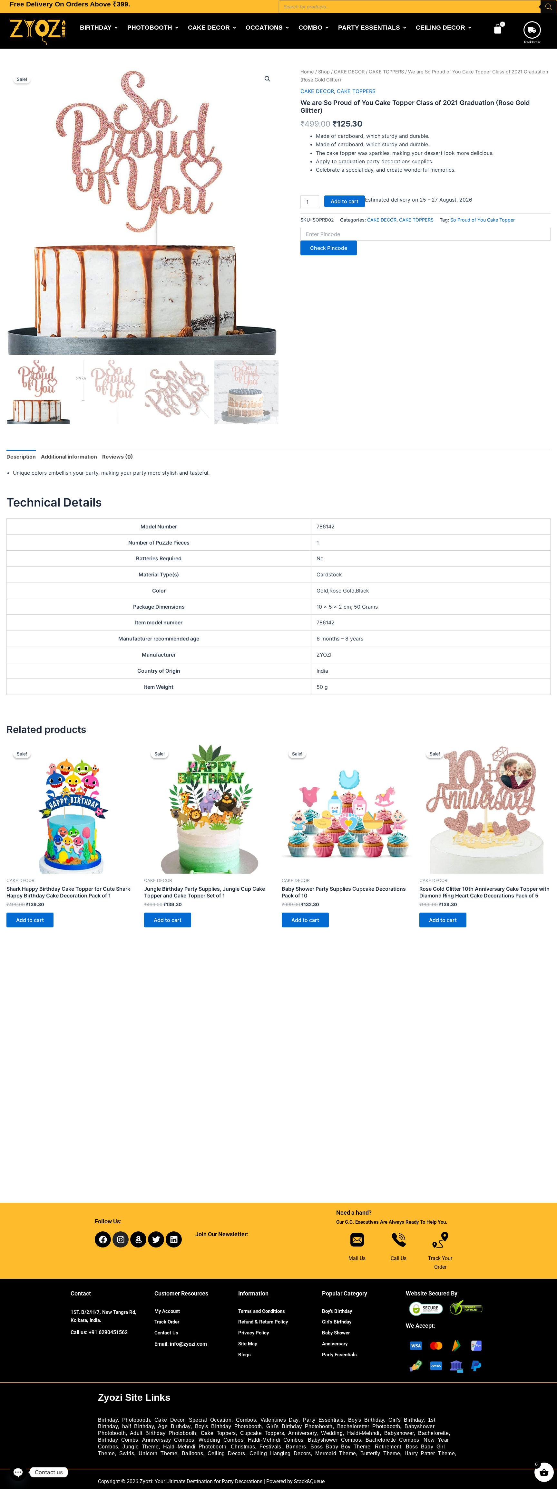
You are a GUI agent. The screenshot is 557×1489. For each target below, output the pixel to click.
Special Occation (210, 1420)
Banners (296, 1446)
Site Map (247, 1344)
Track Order (532, 42)
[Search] (549, 6)
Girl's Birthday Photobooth (299, 1426)
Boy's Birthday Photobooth (228, 1426)
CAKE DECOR (209, 27)
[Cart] (497, 29)
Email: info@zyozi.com (180, 1344)
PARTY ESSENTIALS (369, 27)
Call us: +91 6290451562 (99, 1332)
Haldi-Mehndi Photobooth (194, 1446)
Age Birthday (174, 1426)
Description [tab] (21, 456)
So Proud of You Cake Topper (482, 220)
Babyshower (399, 1433)
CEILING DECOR (440, 27)
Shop (324, 72)
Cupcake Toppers (262, 1433)
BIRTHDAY (96, 27)
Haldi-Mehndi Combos (276, 1440)
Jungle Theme (140, 1446)
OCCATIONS (264, 27)
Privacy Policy (253, 1333)
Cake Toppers (218, 1433)
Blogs (244, 1355)
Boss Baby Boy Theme (340, 1446)
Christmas (243, 1446)
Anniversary (334, 1344)
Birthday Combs (118, 1440)
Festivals (270, 1446)
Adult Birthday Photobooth (163, 1433)
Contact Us (166, 1333)
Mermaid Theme (335, 1453)
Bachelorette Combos (392, 1440)
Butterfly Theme (380, 1453)
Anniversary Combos (168, 1440)
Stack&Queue (309, 1481)
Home (307, 72)
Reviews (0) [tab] (117, 456)
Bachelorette (433, 1433)
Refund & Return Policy (263, 1322)
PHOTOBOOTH (149, 27)
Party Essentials (339, 1355)
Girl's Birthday (336, 1322)
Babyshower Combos (334, 1440)
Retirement (388, 1446)
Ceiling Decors (226, 1453)
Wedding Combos (221, 1440)
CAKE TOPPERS (386, 72)
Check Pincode (328, 248)
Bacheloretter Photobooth (368, 1426)
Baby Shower (336, 1333)
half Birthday (138, 1426)
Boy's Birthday (337, 1311)
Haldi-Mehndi (363, 1433)
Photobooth (136, 1420)
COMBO (310, 27)
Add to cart (344, 201)
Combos (246, 1420)
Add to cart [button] (30, 920)
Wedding (332, 1433)
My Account (167, 1311)
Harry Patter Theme (430, 1453)
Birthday (108, 1420)
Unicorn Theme (158, 1453)
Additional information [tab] (69, 456)
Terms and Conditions (261, 1311)
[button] (98, 27)
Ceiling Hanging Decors (280, 1453)
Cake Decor (169, 1420)
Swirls (126, 1453)
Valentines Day (279, 1420)
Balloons (192, 1453)
